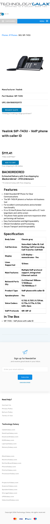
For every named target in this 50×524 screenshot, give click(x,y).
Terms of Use (7, 416)
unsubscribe (25, 382)
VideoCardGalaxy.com (10, 500)
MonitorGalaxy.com (9, 460)
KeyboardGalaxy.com (10, 437)
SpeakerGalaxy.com (9, 489)
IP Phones (13, 35)
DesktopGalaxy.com (9, 433)
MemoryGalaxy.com (9, 447)
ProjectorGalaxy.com (10, 482)
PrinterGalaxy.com (9, 470)
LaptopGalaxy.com (9, 444)
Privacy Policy (7, 409)
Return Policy (7, 412)
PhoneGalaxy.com (9, 467)
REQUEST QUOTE (11, 110)
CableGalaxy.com (8, 430)
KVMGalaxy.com (8, 440)
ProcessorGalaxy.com (10, 474)
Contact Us (6, 405)
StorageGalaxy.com (9, 493)
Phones (5, 35)
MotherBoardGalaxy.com (11, 463)
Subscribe (25, 377)
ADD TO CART (10, 163)
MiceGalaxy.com (8, 456)
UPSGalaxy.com (8, 496)
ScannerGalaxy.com (9, 486)
